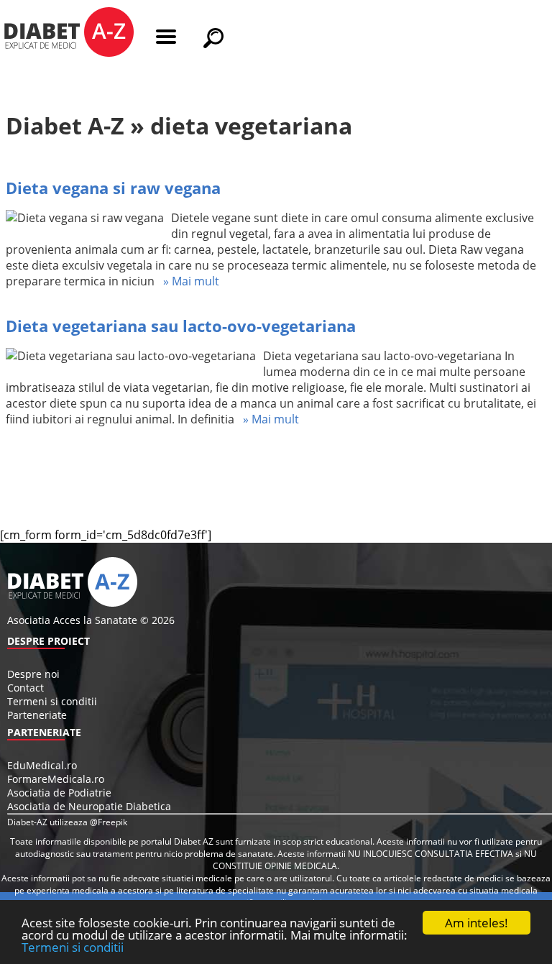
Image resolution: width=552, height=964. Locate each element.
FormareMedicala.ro (55, 779)
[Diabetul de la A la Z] (69, 33)
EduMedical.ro (42, 765)
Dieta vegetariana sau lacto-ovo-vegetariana (181, 325)
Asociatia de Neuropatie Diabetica (89, 806)
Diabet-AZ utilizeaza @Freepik (67, 822)
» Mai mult (187, 281)
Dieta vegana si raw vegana (113, 187)
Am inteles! (476, 922)
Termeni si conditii (73, 947)
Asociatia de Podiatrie (59, 792)
